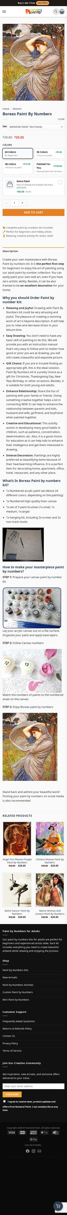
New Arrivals (10, 977)
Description (10, 251)
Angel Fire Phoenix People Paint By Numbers (17, 861)
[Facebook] (27, 1151)
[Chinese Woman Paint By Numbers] (49, 838)
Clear (61, 119)
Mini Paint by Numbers (16, 999)
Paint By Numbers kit (20, 372)
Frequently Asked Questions (19, 1021)
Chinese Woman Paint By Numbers (50, 861)
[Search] (56, 11)
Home (6, 108)
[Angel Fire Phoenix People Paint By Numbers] (17, 838)
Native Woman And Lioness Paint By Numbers (49, 912)
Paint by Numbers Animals (18, 984)
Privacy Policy (10, 1043)
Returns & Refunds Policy (17, 1028)
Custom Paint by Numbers (18, 992)
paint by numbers (31, 796)
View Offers (43, 3)
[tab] (33, 251)
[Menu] (6, 11)
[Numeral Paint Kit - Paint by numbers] (33, 11)
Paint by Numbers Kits (15, 970)
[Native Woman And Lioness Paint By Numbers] (49, 890)
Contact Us (9, 1035)
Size (5, 126)
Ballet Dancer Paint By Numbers (17, 912)
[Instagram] (33, 1151)
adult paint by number (22, 272)
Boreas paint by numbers (36, 707)
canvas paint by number (46, 577)
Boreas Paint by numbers (40, 480)
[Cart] (62, 11)
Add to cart (33, 212)
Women (17, 108)
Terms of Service (12, 1050)
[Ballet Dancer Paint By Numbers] (17, 890)
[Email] (39, 1151)
